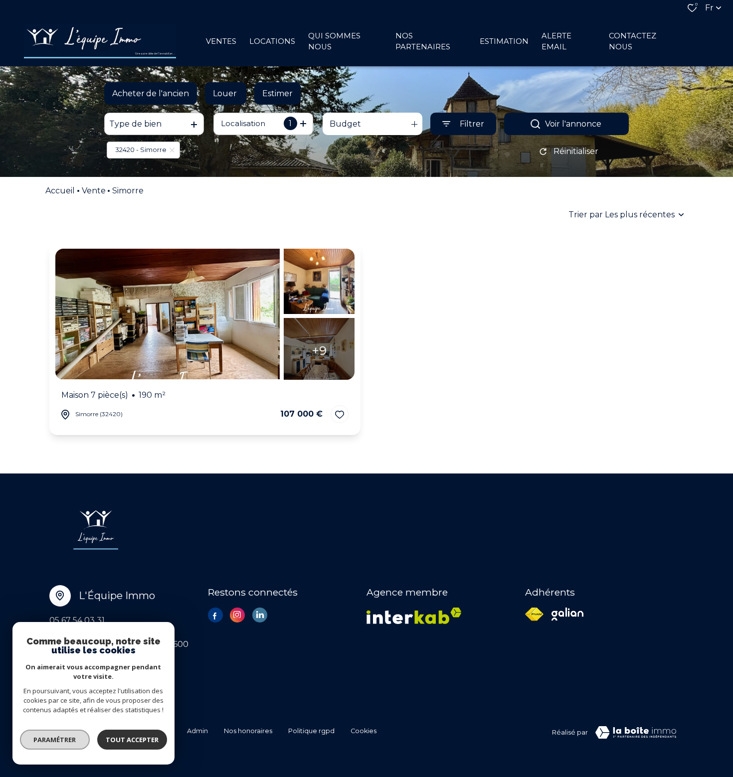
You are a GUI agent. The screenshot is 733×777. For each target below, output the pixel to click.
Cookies (363, 731)
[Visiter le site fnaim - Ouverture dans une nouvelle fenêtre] (534, 614)
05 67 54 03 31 (77, 620)
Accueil (60, 190)
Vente (94, 190)
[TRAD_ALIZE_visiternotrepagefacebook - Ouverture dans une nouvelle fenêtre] (215, 616)
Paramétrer (55, 739)
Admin (197, 731)
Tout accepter (132, 739)
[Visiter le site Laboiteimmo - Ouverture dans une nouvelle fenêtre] (636, 732)
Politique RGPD (311, 731)
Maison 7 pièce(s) (113, 395)
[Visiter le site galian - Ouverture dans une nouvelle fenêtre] (567, 614)
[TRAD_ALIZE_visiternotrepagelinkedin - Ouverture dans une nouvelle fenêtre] (260, 615)
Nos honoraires (248, 731)
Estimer (277, 93)
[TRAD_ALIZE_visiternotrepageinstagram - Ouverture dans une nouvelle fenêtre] (237, 615)
